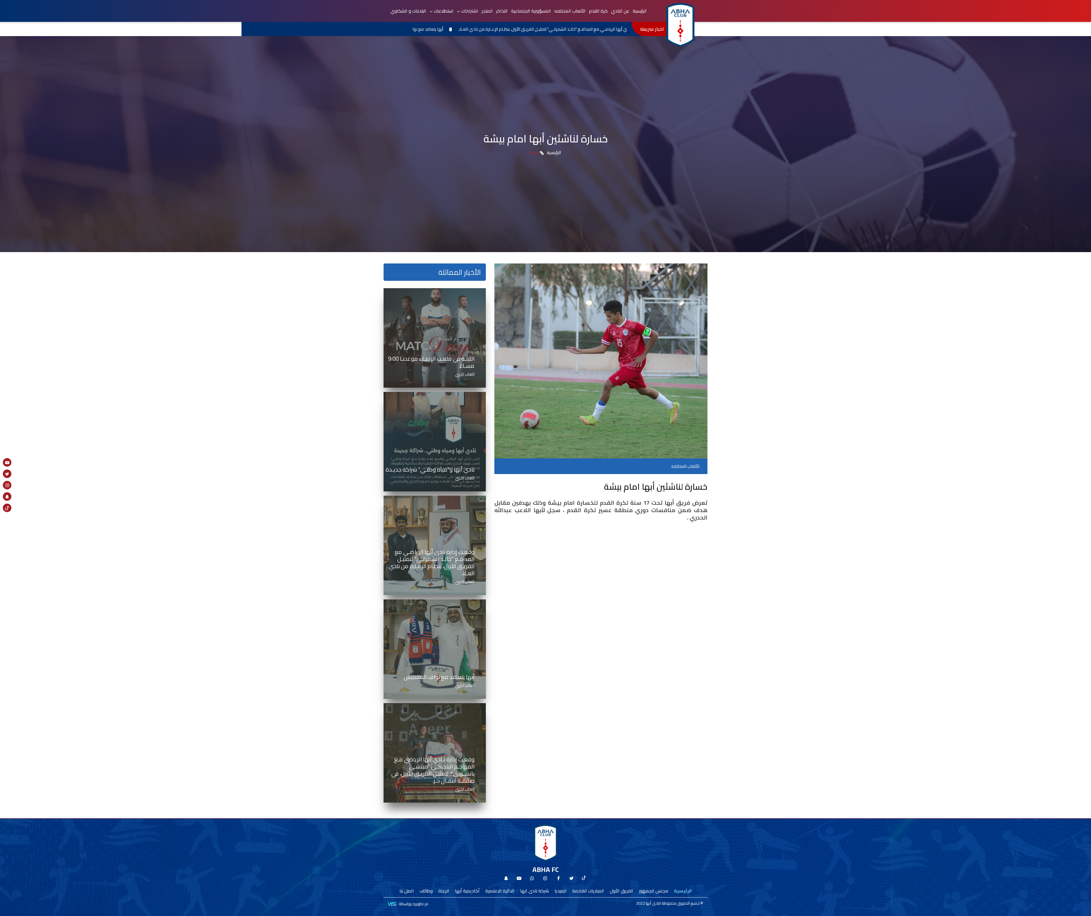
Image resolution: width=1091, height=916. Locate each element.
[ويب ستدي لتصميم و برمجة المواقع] (392, 903)
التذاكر (502, 11)
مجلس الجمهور (653, 890)
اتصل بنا (406, 890)
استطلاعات (443, 11)
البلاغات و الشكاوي (408, 11)
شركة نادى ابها (534, 890)
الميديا (561, 890)
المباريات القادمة (588, 890)
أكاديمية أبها (467, 890)
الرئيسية (640, 11)
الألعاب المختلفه (570, 11)
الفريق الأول (621, 890)
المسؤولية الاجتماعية (531, 11)
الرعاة (443, 890)
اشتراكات (469, 11)
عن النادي (620, 11)
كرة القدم (598, 11)
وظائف (426, 890)
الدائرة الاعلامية (500, 890)
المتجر (487, 11)
